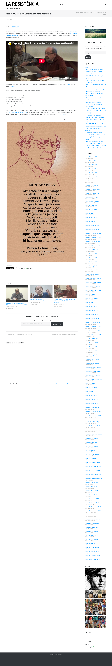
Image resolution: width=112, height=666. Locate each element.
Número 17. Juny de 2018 (91, 531)
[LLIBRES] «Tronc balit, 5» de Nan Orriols (96, 110)
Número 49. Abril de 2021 (91, 395)
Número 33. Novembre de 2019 (93, 466)
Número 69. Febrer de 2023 (92, 314)
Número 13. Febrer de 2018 (92, 547)
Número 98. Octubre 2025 (91, 197)
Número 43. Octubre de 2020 (92, 426)
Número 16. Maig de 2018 (91, 535)
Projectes (82, 12)
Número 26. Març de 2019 (91, 494)
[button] (95, 579)
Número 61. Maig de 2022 (91, 347)
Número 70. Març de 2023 (91, 310)
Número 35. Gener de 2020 (92, 458)
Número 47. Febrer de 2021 (92, 403)
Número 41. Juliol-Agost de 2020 (93, 434)
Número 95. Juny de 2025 (91, 209)
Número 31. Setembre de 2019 (93, 474)
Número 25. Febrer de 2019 (92, 499)
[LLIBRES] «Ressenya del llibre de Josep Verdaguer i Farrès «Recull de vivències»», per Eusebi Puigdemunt (96, 115)
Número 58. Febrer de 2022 (92, 359)
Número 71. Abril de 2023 (91, 306)
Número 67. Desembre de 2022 (93, 322)
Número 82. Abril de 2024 (91, 262)
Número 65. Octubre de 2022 (92, 330)
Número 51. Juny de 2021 (91, 387)
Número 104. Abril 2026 (91, 169)
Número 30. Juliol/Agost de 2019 (93, 478)
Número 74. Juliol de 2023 (91, 294)
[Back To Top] (108, 662)
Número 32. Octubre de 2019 (92, 470)
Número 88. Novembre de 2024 (93, 237)
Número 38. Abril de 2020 (91, 446)
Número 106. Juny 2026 (91, 160)
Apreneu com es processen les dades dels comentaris (53, 384)
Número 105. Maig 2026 (91, 164)
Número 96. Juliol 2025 (91, 205)
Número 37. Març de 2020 (91, 450)
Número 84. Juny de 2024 (91, 254)
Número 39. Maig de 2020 (91, 442)
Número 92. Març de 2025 (91, 221)
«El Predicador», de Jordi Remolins (94, 93)
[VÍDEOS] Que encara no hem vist (94, 141)
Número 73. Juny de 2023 (91, 298)
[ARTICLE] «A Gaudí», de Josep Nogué (95, 89)
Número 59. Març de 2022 (91, 355)
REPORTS (87, 130)
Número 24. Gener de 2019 (92, 503)
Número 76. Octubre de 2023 (92, 286)
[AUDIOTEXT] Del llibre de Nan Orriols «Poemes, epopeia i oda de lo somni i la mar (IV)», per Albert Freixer (96, 126)
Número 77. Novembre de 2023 (93, 282)
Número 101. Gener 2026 (91, 185)
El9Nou (68, 84)
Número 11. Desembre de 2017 (93, 555)
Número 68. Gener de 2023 (92, 318)
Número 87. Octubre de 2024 (92, 241)
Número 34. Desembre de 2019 (93, 462)
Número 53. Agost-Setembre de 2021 (94, 379)
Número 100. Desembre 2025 (92, 189)
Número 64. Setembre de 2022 (93, 334)
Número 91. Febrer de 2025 (92, 225)
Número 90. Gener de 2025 (92, 229)
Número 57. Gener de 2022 (92, 363)
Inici (94, 5)
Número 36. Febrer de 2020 (92, 454)
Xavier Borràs (15, 26)
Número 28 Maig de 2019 (91, 486)
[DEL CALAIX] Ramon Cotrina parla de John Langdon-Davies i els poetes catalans (64, 300)
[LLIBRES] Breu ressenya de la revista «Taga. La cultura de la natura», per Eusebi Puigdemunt (95, 104)
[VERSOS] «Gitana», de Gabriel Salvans (95, 108)
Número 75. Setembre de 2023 (93, 290)
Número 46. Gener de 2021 (92, 407)
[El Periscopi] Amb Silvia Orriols (94, 132)
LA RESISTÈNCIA (58, 654)
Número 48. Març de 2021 (91, 399)
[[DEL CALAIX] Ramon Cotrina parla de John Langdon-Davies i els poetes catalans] (65, 291)
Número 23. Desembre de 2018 (93, 507)
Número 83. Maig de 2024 (91, 258)
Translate (96, 647)
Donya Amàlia (61, 114)
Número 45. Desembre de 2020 (93, 411)
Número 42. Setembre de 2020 (93, 430)
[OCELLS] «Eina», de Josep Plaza (94, 143)
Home (77, 12)
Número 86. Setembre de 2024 (93, 245)
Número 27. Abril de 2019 (91, 490)
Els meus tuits (88, 636)
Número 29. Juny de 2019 (91, 482)
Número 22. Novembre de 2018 (93, 511)
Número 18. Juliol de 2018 (91, 527)
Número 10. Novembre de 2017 (93, 559)
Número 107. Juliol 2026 (91, 156)
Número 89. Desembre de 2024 (93, 233)
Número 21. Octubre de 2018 (92, 515)
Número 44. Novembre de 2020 (93, 415)
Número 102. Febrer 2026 (91, 177)
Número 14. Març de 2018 (91, 543)
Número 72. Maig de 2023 (91, 302)
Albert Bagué (88, 181)
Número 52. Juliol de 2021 (91, 383)
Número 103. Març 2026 (91, 173)
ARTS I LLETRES (89, 95)
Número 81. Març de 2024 (91, 266)
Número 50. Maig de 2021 (91, 391)
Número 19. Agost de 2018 (92, 523)
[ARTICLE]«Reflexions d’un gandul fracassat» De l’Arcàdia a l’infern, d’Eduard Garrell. (94, 71)
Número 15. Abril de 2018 (91, 539)
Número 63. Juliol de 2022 (91, 339)
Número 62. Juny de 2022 (91, 343)
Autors (80, 5)
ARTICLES (87, 67)
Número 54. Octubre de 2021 (92, 375)
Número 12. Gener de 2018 (92, 551)
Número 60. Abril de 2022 (91, 351)
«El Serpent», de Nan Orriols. (93, 91)
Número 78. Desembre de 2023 (93, 278)
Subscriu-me (57, 324)
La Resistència (63, 5)
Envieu (88, 57)
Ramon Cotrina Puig (71, 31)
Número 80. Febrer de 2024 (92, 270)
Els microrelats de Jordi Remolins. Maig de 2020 (64, 334)
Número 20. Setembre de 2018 (93, 519)
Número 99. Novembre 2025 (92, 193)
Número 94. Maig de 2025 (91, 213)
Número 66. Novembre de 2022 (93, 326)
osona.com (12, 86)
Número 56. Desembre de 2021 (93, 367)
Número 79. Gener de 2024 (92, 274)
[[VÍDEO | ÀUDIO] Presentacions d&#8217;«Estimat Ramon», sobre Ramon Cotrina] (17, 293)
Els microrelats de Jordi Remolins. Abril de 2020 (19, 334)
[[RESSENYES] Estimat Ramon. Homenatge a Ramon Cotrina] (41, 291)
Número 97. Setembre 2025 (92, 201)
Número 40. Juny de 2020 (91, 438)
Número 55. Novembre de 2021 (93, 371)
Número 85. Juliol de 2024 (91, 249)
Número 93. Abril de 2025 (91, 217)
